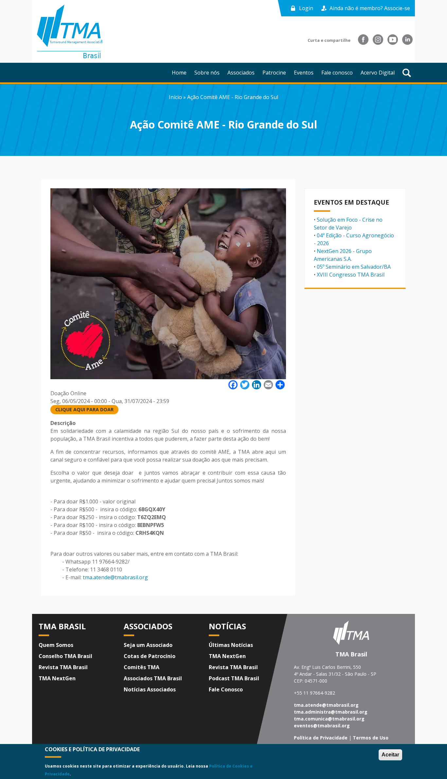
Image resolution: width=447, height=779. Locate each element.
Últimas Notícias (231, 645)
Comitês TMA (141, 667)
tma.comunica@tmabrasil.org (329, 719)
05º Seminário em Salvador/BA (354, 266)
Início (175, 97)
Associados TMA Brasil (153, 678)
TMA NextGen (57, 678)
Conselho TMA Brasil (65, 656)
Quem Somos (56, 645)
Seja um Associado (148, 645)
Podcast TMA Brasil (234, 678)
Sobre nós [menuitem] (207, 72)
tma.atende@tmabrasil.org (115, 577)
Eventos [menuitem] (303, 72)
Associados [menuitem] (241, 72)
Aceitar (390, 754)
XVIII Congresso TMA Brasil (350, 274)
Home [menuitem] (179, 72)
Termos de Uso (370, 738)
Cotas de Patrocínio (149, 656)
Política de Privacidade (321, 738)
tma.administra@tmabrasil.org (330, 712)
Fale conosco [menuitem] (337, 72)
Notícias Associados (150, 689)
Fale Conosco (226, 689)
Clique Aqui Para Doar (84, 409)
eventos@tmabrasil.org (322, 725)
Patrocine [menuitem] (274, 72)
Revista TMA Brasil (63, 667)
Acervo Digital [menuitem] (378, 72)
